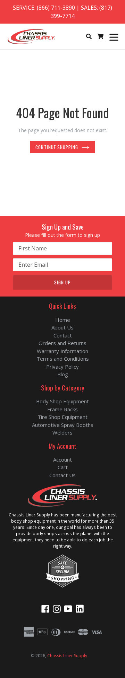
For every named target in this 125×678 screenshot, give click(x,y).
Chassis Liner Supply (67, 656)
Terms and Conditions (62, 358)
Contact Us (62, 475)
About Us (62, 327)
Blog (62, 374)
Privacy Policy (62, 366)
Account (62, 459)
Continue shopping (56, 147)
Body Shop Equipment (62, 401)
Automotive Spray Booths (62, 424)
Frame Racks (62, 409)
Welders (62, 432)
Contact (62, 335)
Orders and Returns (62, 343)
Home (62, 319)
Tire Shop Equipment (63, 416)
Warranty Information (62, 350)
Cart (63, 467)
